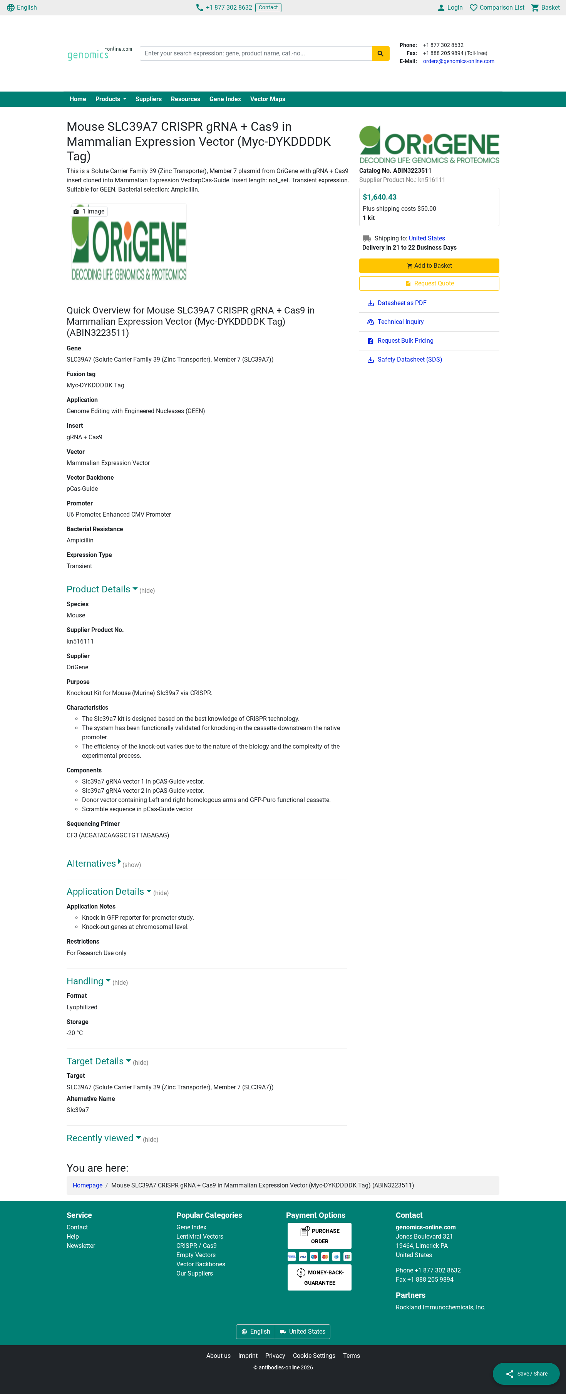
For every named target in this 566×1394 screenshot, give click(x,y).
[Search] (381, 53)
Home (78, 99)
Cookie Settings (314, 1355)
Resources (185, 99)
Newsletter (81, 1245)
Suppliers (149, 99)
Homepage (87, 1185)
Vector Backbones (200, 1264)
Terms (351, 1355)
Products (108, 99)
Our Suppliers (194, 1273)
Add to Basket (433, 266)
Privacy (275, 1355)
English (27, 7)
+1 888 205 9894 (430, 1279)
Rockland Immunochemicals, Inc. (441, 1307)
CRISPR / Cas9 (196, 1245)
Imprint (248, 1355)
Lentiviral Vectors (199, 1236)
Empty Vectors (196, 1255)
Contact (268, 7)
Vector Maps (267, 99)
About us (218, 1355)
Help (73, 1236)
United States (427, 238)
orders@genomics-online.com (458, 61)
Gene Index (225, 99)
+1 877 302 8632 (229, 7)
